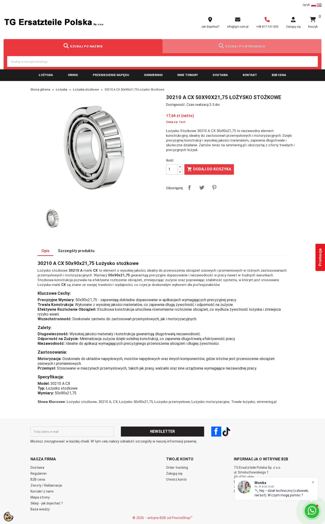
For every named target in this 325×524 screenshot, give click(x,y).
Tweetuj (202, 187)
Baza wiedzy (40, 509)
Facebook (216, 432)
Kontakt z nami (42, 491)
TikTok (226, 432)
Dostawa (220, 75)
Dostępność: (176, 105)
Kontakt (250, 75)
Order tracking (177, 467)
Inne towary (187, 75)
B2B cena (279, 75)
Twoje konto (179, 459)
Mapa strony (40, 497)
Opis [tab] (45, 251)
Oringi (73, 75)
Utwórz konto (176, 479)
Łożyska (46, 75)
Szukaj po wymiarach (245, 46)
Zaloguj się (174, 473)
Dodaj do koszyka (209, 169)
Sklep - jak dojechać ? (46, 503)
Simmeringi (153, 75)
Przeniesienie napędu (111, 75)
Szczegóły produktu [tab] (76, 251)
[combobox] (162, 61)
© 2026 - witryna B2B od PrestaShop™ (162, 518)
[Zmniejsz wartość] (180, 172)
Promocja (320, 257)
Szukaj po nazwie (86, 46)
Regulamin (38, 473)
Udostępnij (189, 187)
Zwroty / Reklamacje (46, 485)
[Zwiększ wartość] (180, 167)
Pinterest (214, 187)
